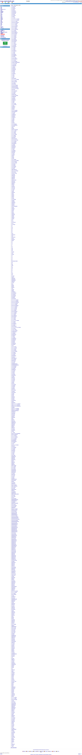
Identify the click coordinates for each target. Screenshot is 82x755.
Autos (1, 10)
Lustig (1, 16)
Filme (1, 20)
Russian (50, 751)
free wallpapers (3, 30)
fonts (34, 754)
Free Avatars (2, 35)
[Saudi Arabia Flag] (5, 45)
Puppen (1, 14)
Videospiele (2, 26)
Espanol (31, 751)
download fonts (41, 754)
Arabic (58, 751)
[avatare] (7, 2)
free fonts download (45, 754)
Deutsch (28, 751)
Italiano (42, 751)
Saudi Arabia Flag (5, 45)
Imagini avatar (2, 36)
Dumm (1, 23)
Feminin (1, 18)
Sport (1, 24)
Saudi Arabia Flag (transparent (5, 40)
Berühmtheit (2, 11)
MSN (1, 31)
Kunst (1, 8)
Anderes (2, 21)
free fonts (37, 754)
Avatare (2, 33)
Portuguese (46, 751)
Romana (35, 751)
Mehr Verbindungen (3, 37)
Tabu (1, 25)
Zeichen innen (80, 1)
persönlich (2, 22)
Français (38, 751)
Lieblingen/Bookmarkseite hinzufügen (71, 1)
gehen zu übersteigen (14, 747)
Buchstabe (2, 12)
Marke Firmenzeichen (3, 9)
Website (1, 27)
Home (12, 5)
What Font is (32, 754)
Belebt (1, 7)
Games (1, 17)
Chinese (54, 751)
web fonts (50, 754)
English (24, 751)
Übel (1, 15)
